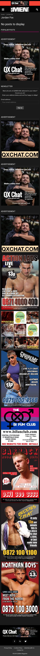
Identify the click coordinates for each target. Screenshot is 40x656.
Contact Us (20, 650)
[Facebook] (14, 641)
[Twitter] (25, 641)
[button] (37, 9)
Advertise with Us (29, 648)
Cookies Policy (18, 648)
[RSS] (20, 641)
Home (3, 14)
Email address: (6, 99)
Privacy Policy (8, 648)
